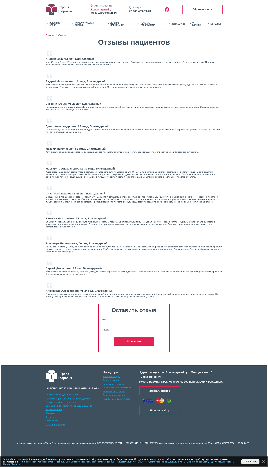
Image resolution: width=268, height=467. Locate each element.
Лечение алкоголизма (114, 391)
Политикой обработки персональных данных (41, 461)
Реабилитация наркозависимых (119, 387)
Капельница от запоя (114, 384)
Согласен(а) (250, 461)
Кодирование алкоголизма (116, 399)
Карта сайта (52, 420)
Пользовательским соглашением (132, 461)
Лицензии (50, 413)
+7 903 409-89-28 (140, 11)
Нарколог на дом (111, 376)
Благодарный (99, 9)
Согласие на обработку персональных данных (69, 406)
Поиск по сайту (159, 410)
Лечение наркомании (114, 395)
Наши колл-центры (55, 424)
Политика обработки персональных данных (68, 398)
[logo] (59, 376)
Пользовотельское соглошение (61, 402)
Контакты (50, 417)
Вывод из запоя (111, 380)
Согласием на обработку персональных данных (90, 461)
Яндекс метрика (54, 409)
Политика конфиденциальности (62, 394)
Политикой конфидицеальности (166, 461)
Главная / (52, 35)
